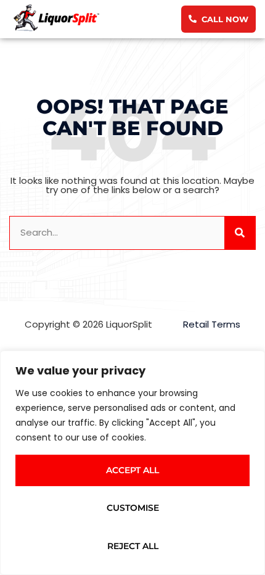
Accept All (132, 470)
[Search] (239, 233)
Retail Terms (211, 324)
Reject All (132, 546)
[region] (132, 462)
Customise (133, 507)
